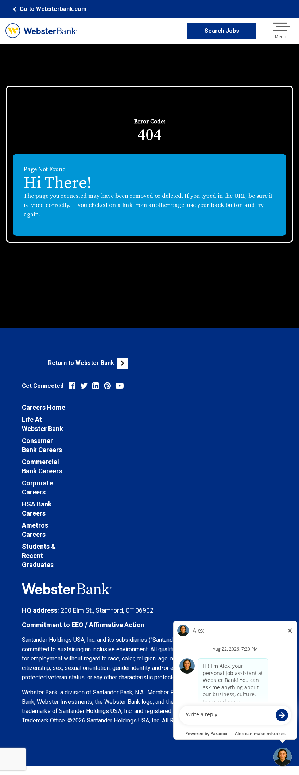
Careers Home (43, 407)
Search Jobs (222, 30)
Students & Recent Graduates (39, 555)
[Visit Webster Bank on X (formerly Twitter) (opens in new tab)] (84, 385)
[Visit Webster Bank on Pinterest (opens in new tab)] (107, 385)
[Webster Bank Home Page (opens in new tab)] (41, 30)
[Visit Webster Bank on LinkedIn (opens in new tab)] (95, 385)
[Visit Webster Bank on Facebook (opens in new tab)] (72, 385)
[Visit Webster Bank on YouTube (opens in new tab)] (120, 385)
